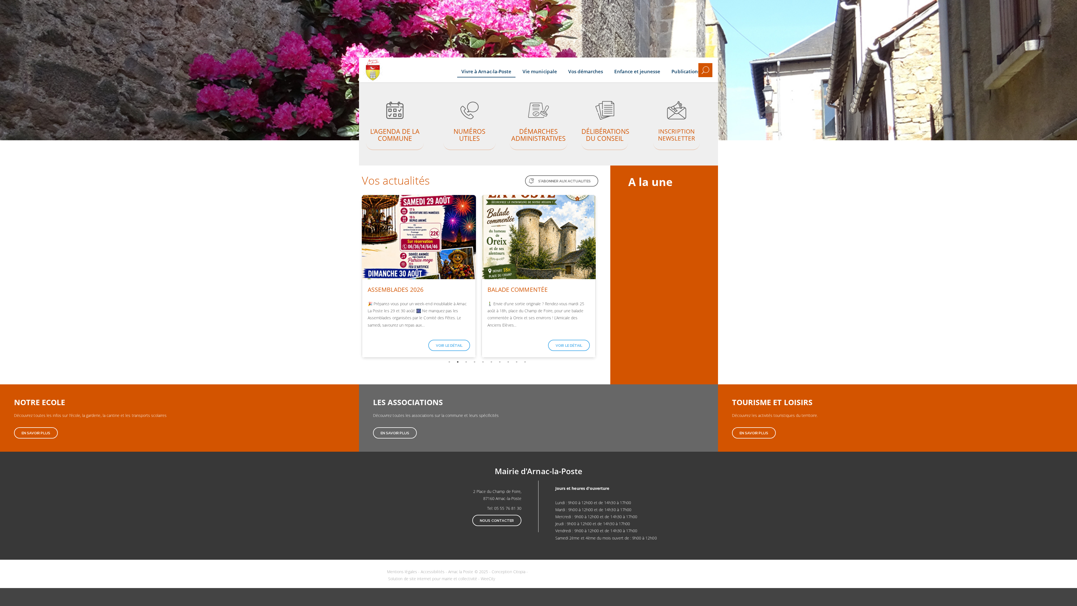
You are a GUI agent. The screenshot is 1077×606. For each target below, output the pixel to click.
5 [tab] (483, 362)
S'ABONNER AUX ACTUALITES (564, 181)
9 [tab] (516, 362)
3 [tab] (466, 362)
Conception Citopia (508, 571)
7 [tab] (500, 362)
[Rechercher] (705, 70)
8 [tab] (508, 362)
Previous (355, 276)
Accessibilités (433, 571)
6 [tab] (491, 362)
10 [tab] (525, 362)
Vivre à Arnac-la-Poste (486, 71)
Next (602, 276)
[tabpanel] (419, 276)
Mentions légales (402, 571)
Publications (685, 71)
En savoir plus (395, 120)
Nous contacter (497, 520)
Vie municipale (540, 71)
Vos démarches (585, 71)
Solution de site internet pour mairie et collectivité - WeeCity (441, 578)
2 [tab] (458, 362)
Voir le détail (449, 345)
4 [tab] (474, 362)
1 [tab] (449, 362)
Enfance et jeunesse (637, 71)
